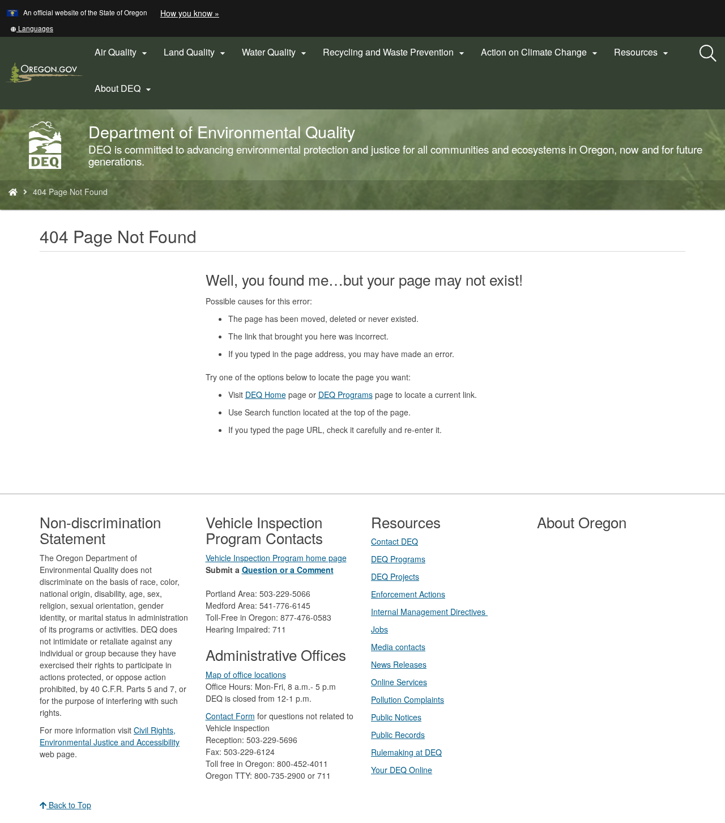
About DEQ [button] (124, 88)
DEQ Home (265, 394)
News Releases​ (399, 664)
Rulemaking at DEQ (406, 752)
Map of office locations (246, 674)
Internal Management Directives (429, 611)
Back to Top (68, 805)
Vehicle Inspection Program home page (276, 557)
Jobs (379, 629)
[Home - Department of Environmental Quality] (13, 191)
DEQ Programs (345, 394)
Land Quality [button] (196, 52)
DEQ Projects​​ (395, 576)
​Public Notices (396, 717)
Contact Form (230, 716)
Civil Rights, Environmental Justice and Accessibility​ (110, 736)
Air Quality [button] (122, 52)
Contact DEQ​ (394, 541)
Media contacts (398, 646)
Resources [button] (642, 52)
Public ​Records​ (398, 734)
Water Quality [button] (275, 52)
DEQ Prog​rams (398, 559)
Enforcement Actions (408, 594)
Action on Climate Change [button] (540, 52)
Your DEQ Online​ (401, 769)
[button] (31, 28)
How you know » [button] (189, 13)
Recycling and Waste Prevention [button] (395, 52)
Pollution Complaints (407, 699)
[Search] (708, 54)
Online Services (399, 682)
